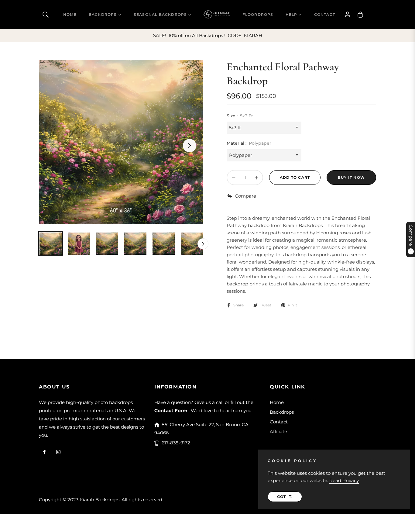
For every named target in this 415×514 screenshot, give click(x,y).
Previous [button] (52, 145)
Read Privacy (344, 480)
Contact (279, 422)
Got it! (285, 496)
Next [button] (189, 145)
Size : (240, 116)
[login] (347, 14)
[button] (45, 14)
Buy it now (351, 177)
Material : (249, 143)
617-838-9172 (176, 443)
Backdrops (282, 412)
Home (277, 402)
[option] (121, 142)
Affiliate (278, 431)
